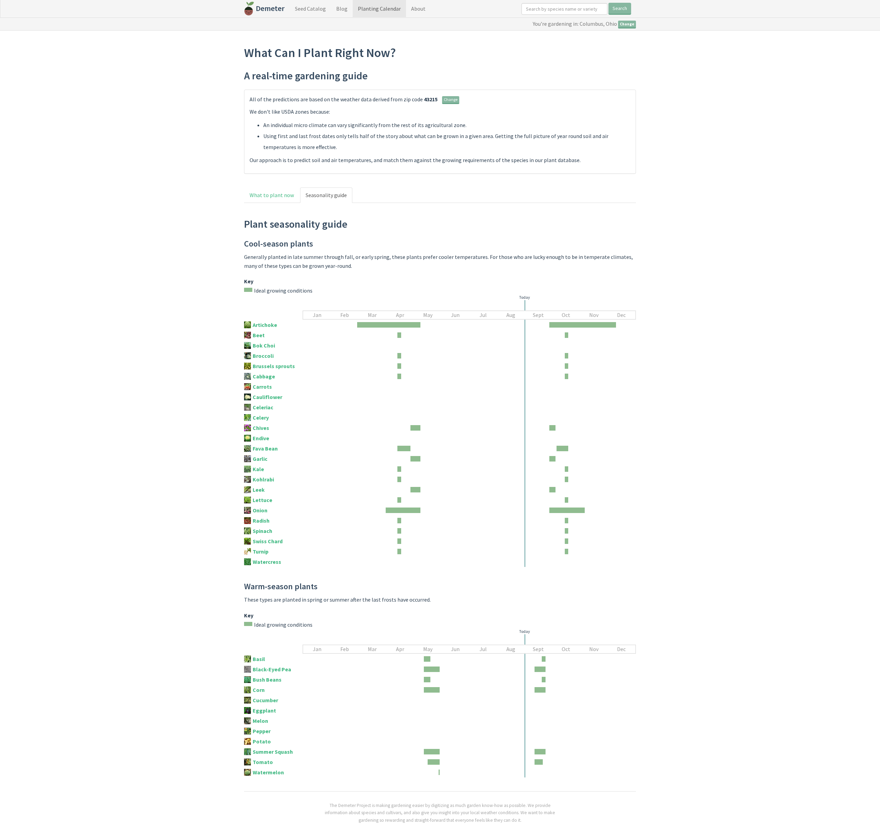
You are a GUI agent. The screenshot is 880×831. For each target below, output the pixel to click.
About (418, 8)
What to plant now (272, 195)
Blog (342, 8)
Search (620, 8)
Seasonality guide (326, 195)
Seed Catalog (310, 8)
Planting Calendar (379, 8)
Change (627, 23)
